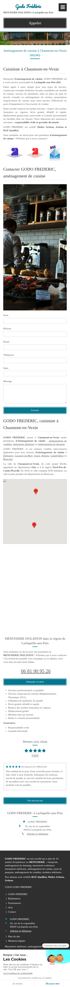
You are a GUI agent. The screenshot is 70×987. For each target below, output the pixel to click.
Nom (5, 315)
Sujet (5, 368)
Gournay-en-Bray (24, 455)
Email (6, 341)
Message (7, 381)
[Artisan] (15, 153)
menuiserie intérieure (23, 444)
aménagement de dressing (51, 444)
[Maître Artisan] (35, 153)
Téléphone (8, 355)
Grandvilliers (56, 455)
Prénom (7, 328)
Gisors (37, 455)
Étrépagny (8, 455)
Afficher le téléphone (37, 834)
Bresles (45, 455)
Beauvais (8, 459)
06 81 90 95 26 (36, 671)
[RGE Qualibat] (55, 153)
